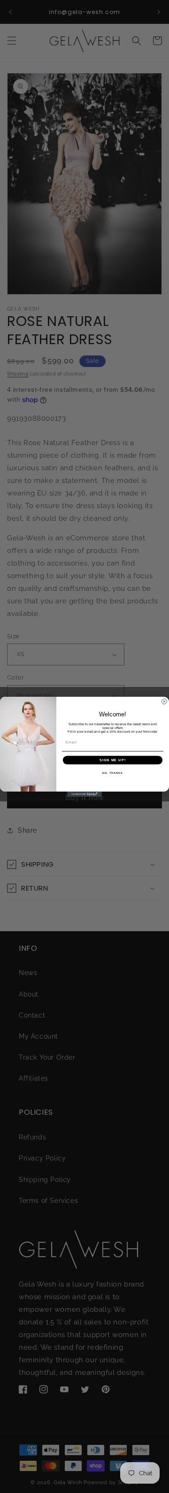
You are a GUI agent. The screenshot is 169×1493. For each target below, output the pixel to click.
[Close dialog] (164, 701)
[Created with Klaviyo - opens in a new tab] (84, 794)
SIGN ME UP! (113, 760)
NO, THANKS (112, 772)
